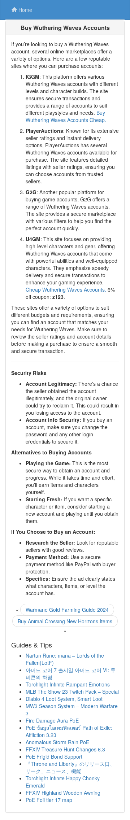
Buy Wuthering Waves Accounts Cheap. (66, 116)
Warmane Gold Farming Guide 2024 (67, 609)
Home (25, 9)
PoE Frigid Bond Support (54, 756)
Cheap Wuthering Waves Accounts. (66, 289)
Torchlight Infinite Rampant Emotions (68, 684)
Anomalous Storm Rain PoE (57, 742)
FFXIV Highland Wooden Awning (63, 792)
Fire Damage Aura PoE (52, 720)
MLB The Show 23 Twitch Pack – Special (72, 691)
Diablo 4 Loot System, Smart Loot (64, 698)
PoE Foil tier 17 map (49, 799)
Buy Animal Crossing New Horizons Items (65, 621)
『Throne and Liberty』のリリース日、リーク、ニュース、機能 (70, 767)
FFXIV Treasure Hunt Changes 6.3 (65, 749)
